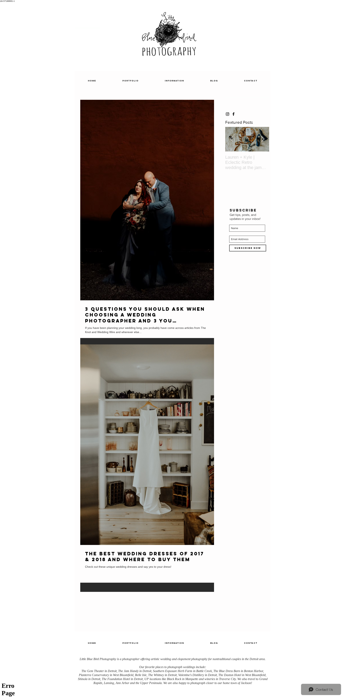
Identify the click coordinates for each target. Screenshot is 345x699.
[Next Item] (263, 139)
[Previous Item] (231, 139)
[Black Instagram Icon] (227, 114)
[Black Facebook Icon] (233, 114)
